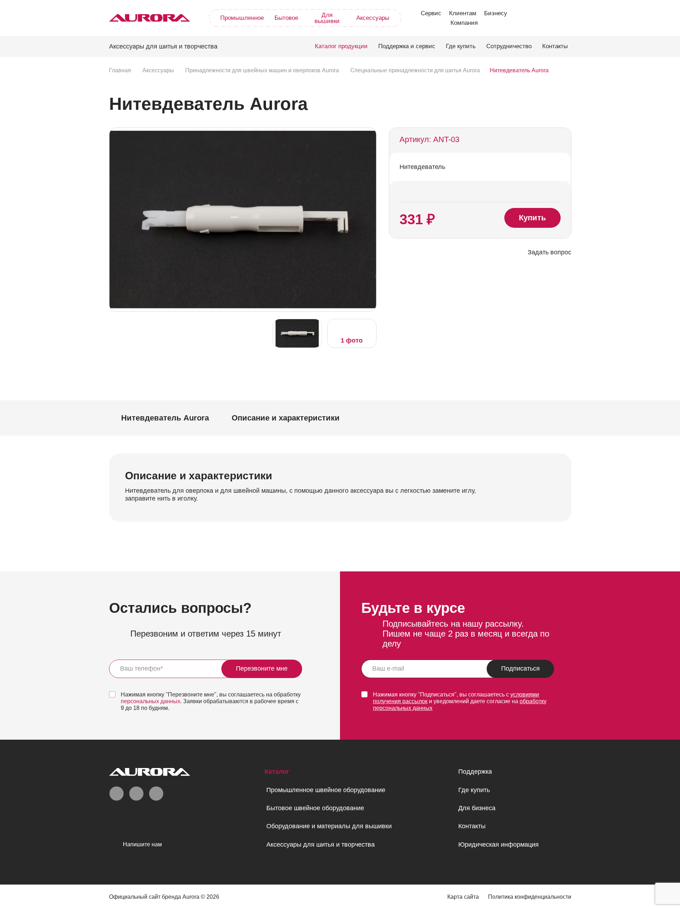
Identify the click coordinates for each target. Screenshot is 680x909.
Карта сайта (463, 897)
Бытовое (286, 18)
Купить (532, 217)
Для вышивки (327, 18)
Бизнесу (495, 13)
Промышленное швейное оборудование (325, 790)
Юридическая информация (498, 844)
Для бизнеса (476, 808)
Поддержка (475, 771)
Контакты (555, 46)
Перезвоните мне (262, 668)
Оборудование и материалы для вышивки (329, 826)
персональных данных (150, 701)
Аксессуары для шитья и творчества (320, 844)
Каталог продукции (341, 46)
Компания (464, 22)
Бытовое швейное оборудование (315, 808)
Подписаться (520, 668)
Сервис (431, 13)
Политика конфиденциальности (529, 897)
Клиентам (462, 13)
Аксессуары (372, 18)
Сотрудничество (509, 46)
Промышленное (242, 18)
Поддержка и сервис (406, 46)
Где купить (461, 46)
